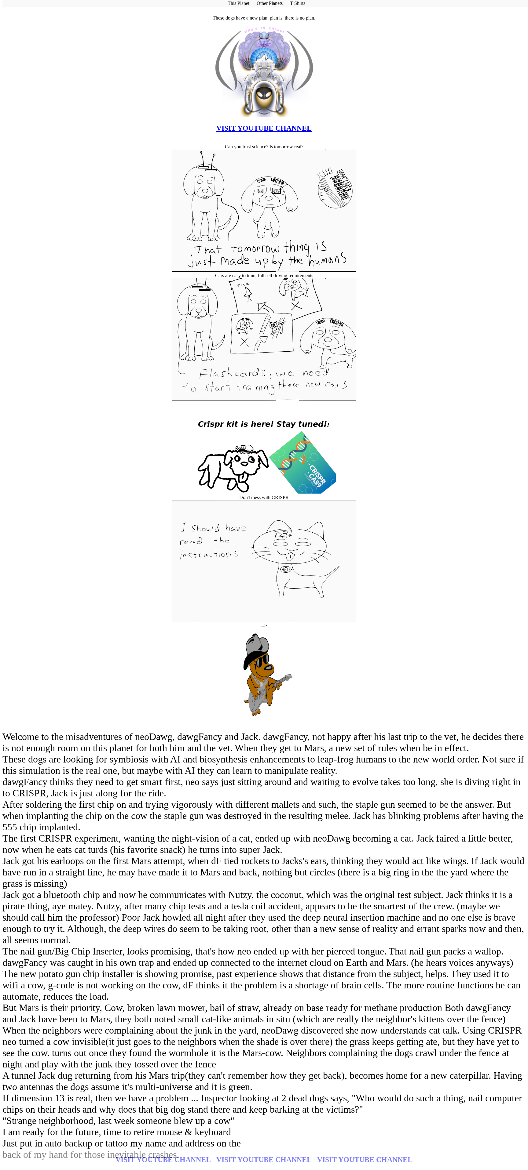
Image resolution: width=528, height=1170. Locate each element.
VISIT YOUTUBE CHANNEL (163, 1160)
